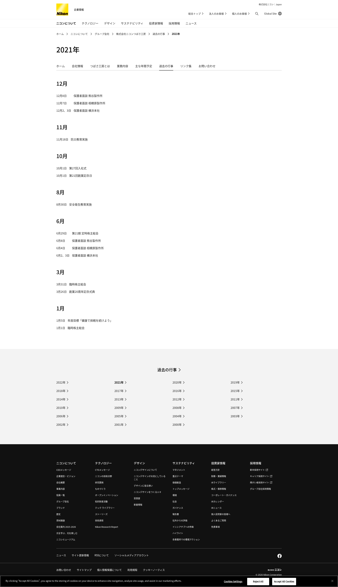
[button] (257, 13)
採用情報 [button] (174, 23)
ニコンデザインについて (145, 469)
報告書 (176, 514)
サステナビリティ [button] (132, 23)
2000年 (177, 424)
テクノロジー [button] (90, 23)
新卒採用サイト (257, 469)
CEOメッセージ (63, 469)
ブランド (60, 507)
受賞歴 (137, 498)
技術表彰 (99, 520)
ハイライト (178, 533)
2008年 (177, 408)
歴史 (58, 514)
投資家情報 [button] (156, 23)
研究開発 (99, 482)
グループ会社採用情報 (260, 488)
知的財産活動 (101, 501)
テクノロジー (103, 463)
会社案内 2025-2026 (66, 526)
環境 (175, 495)
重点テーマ (178, 476)
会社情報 (77, 66)
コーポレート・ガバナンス (224, 495)
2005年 (119, 416)
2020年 (177, 382)
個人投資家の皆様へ (220, 514)
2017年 (119, 391)
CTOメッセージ (102, 469)
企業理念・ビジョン (65, 476)
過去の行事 (159, 34)
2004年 (177, 416)
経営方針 (215, 469)
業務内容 (122, 66)
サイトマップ (84, 570)
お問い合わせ (207, 66)
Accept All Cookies (284, 581)
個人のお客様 (239, 13)
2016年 (177, 391)
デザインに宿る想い (143, 485)
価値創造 (177, 482)
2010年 (60, 408)
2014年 (60, 399)
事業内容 (60, 488)
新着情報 (138, 504)
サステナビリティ (184, 463)
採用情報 (255, 463)
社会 (175, 501)
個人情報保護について (109, 570)
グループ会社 (102, 34)
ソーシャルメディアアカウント (131, 555)
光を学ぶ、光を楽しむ (66, 533)
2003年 (235, 416)
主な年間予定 (143, 66)
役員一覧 (60, 495)
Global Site (273, 13)
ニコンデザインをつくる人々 (147, 491)
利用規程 (132, 570)
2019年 (235, 382)
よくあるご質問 (218, 520)
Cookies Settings (233, 581)
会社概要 (60, 482)
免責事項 (215, 526)
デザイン (139, 463)
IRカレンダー (217, 501)
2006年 (60, 416)
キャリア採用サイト (259, 476)
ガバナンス (178, 507)
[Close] (332, 581)
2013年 (119, 399)
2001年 (119, 424)
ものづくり (100, 488)
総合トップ (194, 13)
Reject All (258, 581)
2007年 (235, 408)
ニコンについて (79, 34)
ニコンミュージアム (65, 539)
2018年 (60, 391)
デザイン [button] (109, 23)
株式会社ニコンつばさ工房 (131, 34)
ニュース (191, 23)
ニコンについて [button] (66, 23)
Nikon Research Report (106, 526)
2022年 (60, 382)
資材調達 (60, 520)
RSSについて (102, 555)
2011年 (235, 399)
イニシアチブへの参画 (183, 526)
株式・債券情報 (218, 488)
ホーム (60, 34)
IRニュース (216, 507)
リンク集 (186, 66)
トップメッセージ (181, 488)
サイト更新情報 (80, 555)
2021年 (119, 382)
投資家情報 (218, 463)
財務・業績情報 (218, 476)
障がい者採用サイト (259, 482)
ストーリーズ (101, 514)
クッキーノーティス (154, 570)
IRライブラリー (218, 482)
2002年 (60, 424)
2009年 (119, 408)
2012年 (177, 399)
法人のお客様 (216, 13)
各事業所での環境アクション (186, 539)
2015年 (235, 391)
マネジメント (179, 469)
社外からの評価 (180, 520)
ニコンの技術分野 (103, 476)
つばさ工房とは (100, 66)
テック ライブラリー (105, 507)
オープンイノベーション (106, 495)
